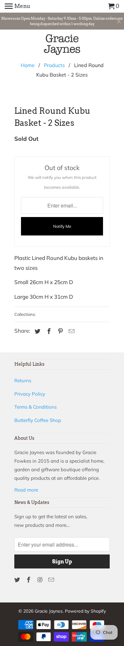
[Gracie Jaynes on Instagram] (40, 579)
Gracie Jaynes (49, 611)
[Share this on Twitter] (36, 331)
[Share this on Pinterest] (59, 331)
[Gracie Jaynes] (62, 45)
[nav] (17, 6)
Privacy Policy (29, 394)
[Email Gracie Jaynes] (51, 579)
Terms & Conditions (35, 407)
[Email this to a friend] (70, 331)
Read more (26, 490)
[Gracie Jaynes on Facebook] (29, 579)
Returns (22, 380)
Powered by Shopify (85, 611)
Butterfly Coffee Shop (37, 420)
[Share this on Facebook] (48, 331)
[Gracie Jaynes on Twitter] (17, 579)
